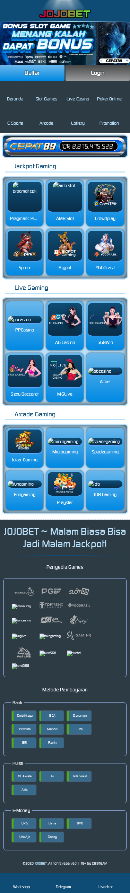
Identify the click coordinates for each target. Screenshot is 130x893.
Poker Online (109, 99)
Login (98, 73)
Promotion (109, 123)
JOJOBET (41, 863)
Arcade (46, 123)
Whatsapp (21, 886)
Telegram (63, 886)
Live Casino (78, 99)
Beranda (15, 99)
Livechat (105, 886)
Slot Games (46, 99)
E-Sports (15, 123)
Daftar (32, 73)
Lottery (78, 123)
